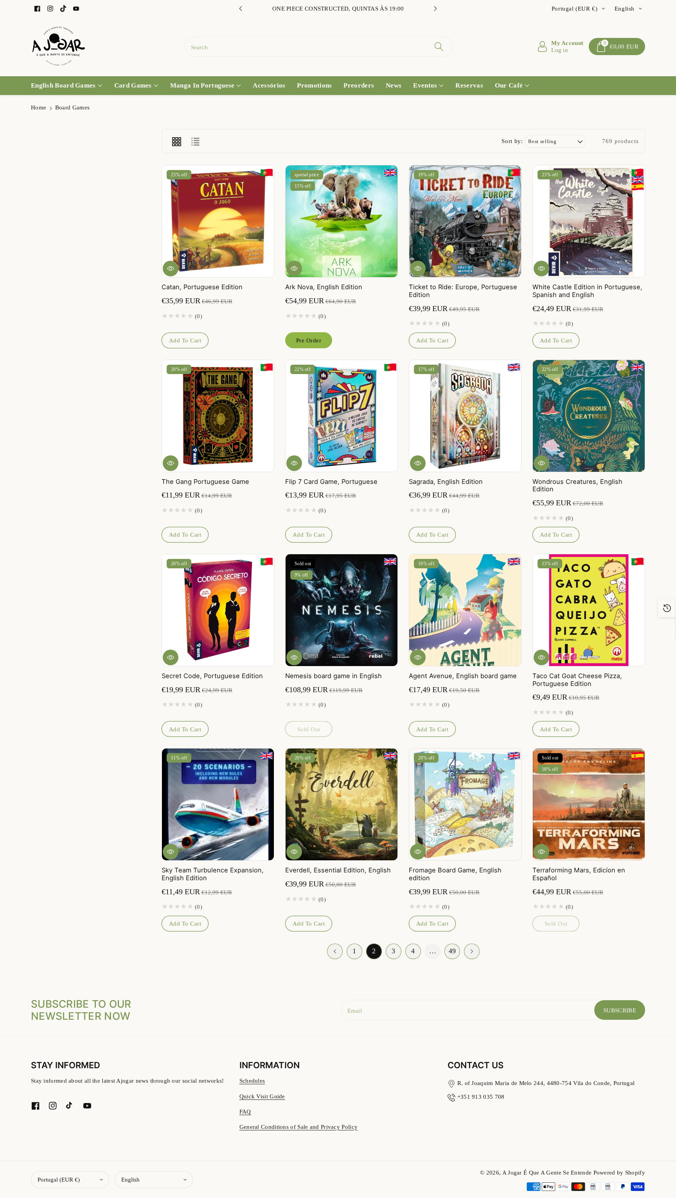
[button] (616, 46)
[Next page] (472, 951)
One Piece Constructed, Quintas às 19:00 (338, 8)
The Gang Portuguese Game (205, 481)
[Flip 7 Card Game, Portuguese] (341, 416)
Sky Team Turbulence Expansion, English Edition (213, 874)
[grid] (176, 141)
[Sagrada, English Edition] (465, 416)
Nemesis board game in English (333, 676)
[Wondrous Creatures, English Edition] (589, 416)
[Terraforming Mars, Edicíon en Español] (589, 804)
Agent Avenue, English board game (463, 676)
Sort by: (512, 141)
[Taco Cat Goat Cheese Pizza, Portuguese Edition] (589, 610)
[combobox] (319, 46)
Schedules (252, 1080)
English (130, 1179)
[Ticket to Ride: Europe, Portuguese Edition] (465, 221)
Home (38, 107)
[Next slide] (435, 8)
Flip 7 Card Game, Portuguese (331, 481)
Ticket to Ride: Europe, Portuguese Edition (463, 291)
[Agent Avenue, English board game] (465, 610)
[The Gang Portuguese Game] (218, 416)
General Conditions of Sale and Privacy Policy (298, 1126)
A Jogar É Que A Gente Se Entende (547, 1172)
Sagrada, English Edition (446, 481)
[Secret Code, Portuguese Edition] (218, 610)
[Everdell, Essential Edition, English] (341, 804)
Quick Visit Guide (262, 1096)
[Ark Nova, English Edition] (341, 221)
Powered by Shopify (619, 1172)
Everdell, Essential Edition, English (338, 870)
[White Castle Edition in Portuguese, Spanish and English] (589, 221)
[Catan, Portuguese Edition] (218, 221)
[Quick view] (170, 268)
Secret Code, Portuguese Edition (212, 676)
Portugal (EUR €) (59, 1179)
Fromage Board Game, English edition (455, 874)
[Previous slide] (241, 8)
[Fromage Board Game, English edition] (465, 804)
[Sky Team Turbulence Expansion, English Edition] (218, 804)
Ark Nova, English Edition (323, 287)
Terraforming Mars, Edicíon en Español (578, 874)
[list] (195, 141)
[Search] (439, 46)
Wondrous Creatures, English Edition (577, 485)
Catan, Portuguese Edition (202, 287)
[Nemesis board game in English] (341, 610)
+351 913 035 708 (481, 1096)
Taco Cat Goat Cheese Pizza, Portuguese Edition (577, 680)
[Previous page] (335, 951)
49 (452, 951)
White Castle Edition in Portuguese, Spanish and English (587, 291)
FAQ (245, 1111)
